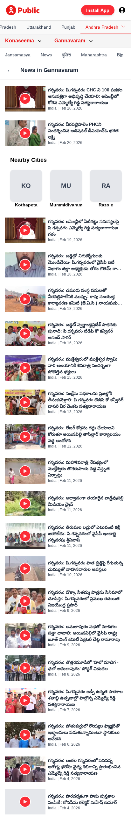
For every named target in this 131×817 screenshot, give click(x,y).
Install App (97, 10)
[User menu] (122, 10)
